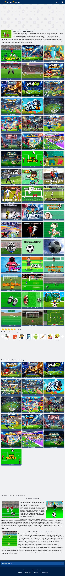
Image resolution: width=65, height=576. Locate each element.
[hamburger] (2, 2)
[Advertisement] (17, 17)
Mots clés (36, 572)
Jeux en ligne (28, 572)
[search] (62, 563)
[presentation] (2, 336)
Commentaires (44, 572)
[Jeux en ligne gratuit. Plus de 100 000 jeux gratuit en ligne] (12, 2)
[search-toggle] (57, 2)
